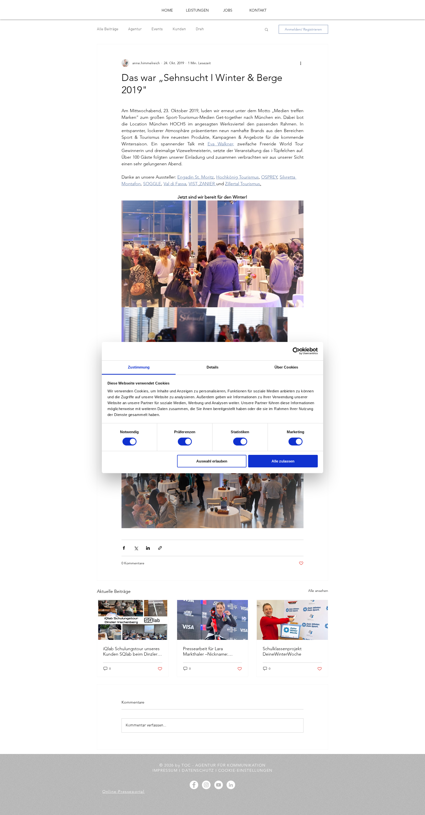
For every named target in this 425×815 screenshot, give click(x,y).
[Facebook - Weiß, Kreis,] (194, 785)
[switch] (185, 442)
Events (157, 29)
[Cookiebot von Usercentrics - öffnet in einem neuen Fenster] (296, 351)
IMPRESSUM (165, 770)
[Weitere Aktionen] (301, 63)
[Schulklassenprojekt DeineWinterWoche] (292, 620)
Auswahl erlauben (211, 461)
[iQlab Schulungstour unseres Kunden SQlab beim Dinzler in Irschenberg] (132, 620)
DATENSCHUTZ (198, 770)
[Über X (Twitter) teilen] (136, 548)
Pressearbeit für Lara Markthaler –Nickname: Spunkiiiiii (205, 651)
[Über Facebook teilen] (123, 548)
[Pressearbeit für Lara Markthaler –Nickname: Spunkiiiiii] (212, 620)
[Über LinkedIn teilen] (148, 548)
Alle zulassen (283, 461)
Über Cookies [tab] (286, 367)
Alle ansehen (318, 590)
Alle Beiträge (107, 29)
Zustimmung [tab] (139, 367)
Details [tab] (213, 367)
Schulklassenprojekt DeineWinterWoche (282, 651)
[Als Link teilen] (160, 548)
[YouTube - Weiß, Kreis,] (218, 785)
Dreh (200, 29)
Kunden (179, 29)
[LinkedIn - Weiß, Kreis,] (231, 785)
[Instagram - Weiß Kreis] (206, 785)
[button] (266, 29)
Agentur (135, 29)
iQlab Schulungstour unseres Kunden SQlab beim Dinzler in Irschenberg (132, 651)
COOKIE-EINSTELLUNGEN (245, 770)
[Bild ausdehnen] (212, 253)
